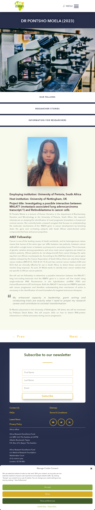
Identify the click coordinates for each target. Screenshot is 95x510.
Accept (47, 487)
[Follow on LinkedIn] (69, 422)
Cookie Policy (41, 506)
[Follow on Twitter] (61, 422)
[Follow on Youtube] (53, 422)
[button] (91, 468)
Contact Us (14, 408)
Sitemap (53, 408)
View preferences (47, 501)
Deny (47, 494)
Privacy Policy (52, 506)
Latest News (15, 419)
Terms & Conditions (58, 412)
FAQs (12, 412)
